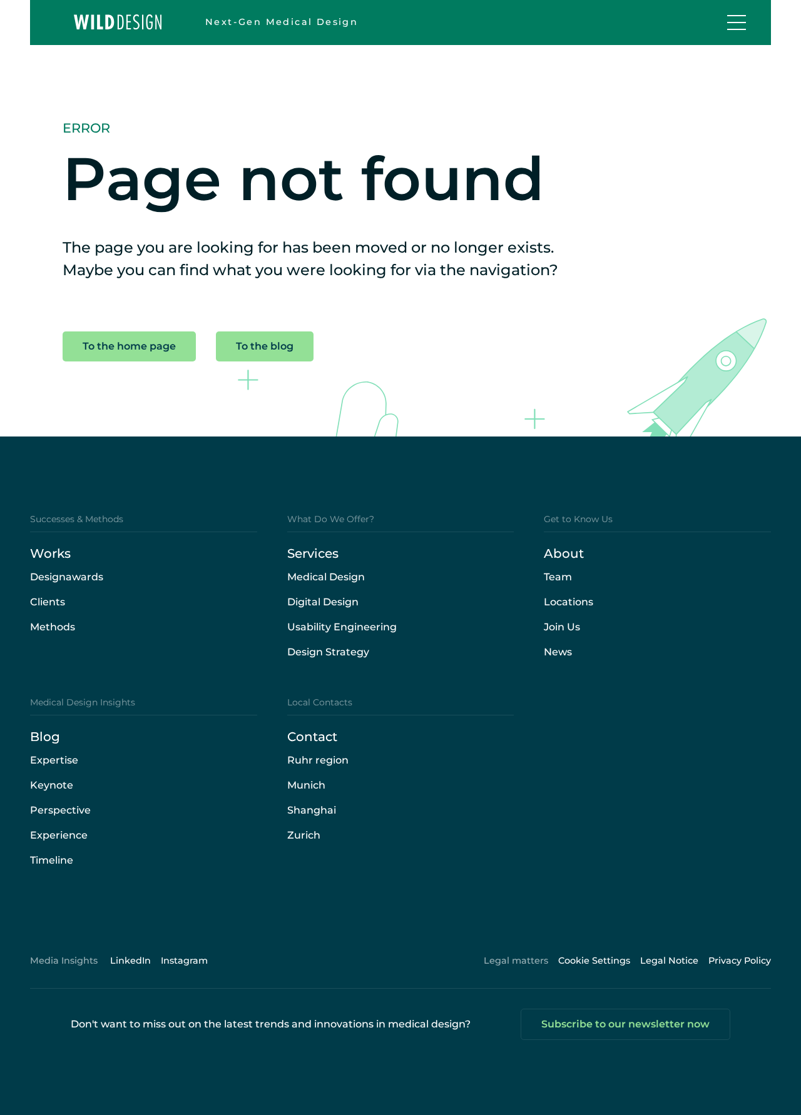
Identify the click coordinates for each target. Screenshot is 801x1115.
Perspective (60, 810)
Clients (47, 602)
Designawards (66, 577)
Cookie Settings (594, 960)
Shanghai (311, 810)
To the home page (129, 346)
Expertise (54, 760)
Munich (306, 785)
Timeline (51, 860)
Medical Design (326, 577)
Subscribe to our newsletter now (625, 1024)
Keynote (51, 785)
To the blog (264, 346)
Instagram (184, 960)
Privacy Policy (739, 960)
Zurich (303, 835)
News (558, 652)
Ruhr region (318, 760)
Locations (568, 602)
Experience (59, 835)
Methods (52, 627)
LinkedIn (130, 960)
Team (558, 577)
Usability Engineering (342, 627)
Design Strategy (328, 652)
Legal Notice (669, 960)
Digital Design (323, 602)
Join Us (562, 627)
